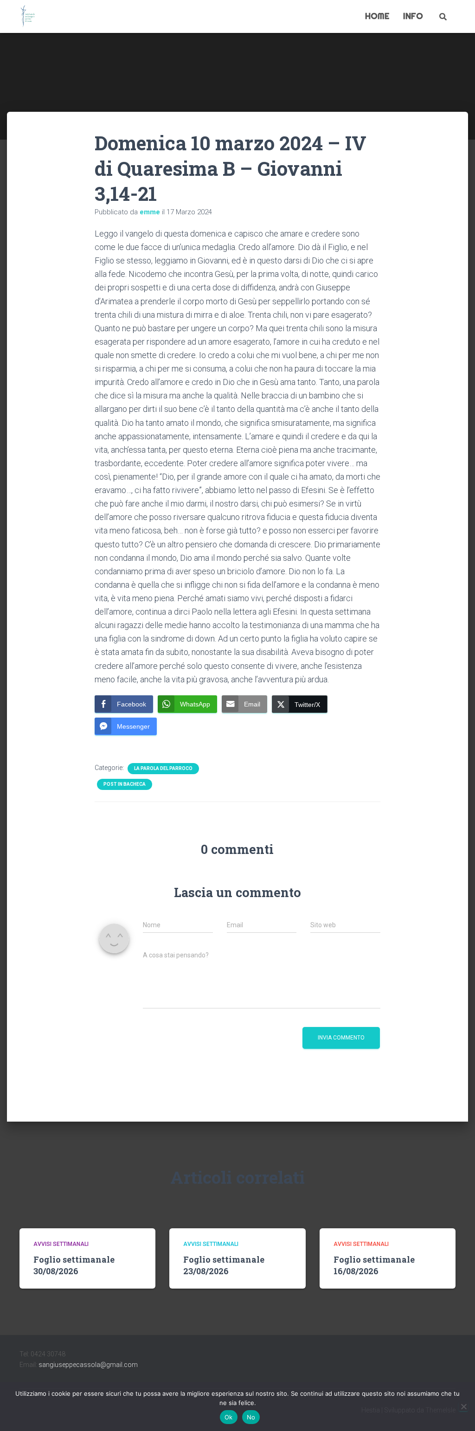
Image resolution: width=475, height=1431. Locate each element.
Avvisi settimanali (61, 1244)
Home (377, 16)
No (251, 1417)
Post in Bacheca (124, 784)
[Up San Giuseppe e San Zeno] (28, 16)
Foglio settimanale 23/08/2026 (223, 1265)
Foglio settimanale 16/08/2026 (374, 1265)
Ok (229, 1417)
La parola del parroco (163, 768)
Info (413, 16)
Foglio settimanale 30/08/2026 (74, 1265)
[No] (463, 1406)
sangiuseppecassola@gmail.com (88, 1364)
